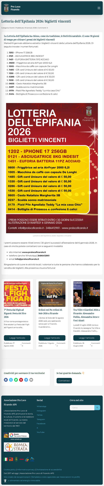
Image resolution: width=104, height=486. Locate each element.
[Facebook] (6, 380)
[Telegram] (26, 380)
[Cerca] (97, 407)
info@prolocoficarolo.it (27, 259)
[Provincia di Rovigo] (16, 459)
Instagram (41, 411)
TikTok (39, 415)
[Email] (31, 380)
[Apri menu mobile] (99, 8)
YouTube (40, 432)
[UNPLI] (32, 459)
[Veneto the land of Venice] (16, 436)
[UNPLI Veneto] (27, 459)
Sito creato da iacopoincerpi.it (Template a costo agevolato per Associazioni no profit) (42, 477)
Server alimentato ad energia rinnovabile (22, 480)
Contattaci (64, 380)
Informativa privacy (26, 469)
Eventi (12, 28)
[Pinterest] (21, 380)
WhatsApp (41, 406)
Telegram (41, 419)
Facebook (41, 423)
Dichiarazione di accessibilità (49, 469)
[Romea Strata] (16, 447)
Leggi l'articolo (17, 338)
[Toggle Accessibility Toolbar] (5, 480)
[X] (11, 380)
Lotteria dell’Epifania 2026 (77, 43)
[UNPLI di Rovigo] (22, 459)
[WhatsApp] (16, 380)
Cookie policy (10, 469)
